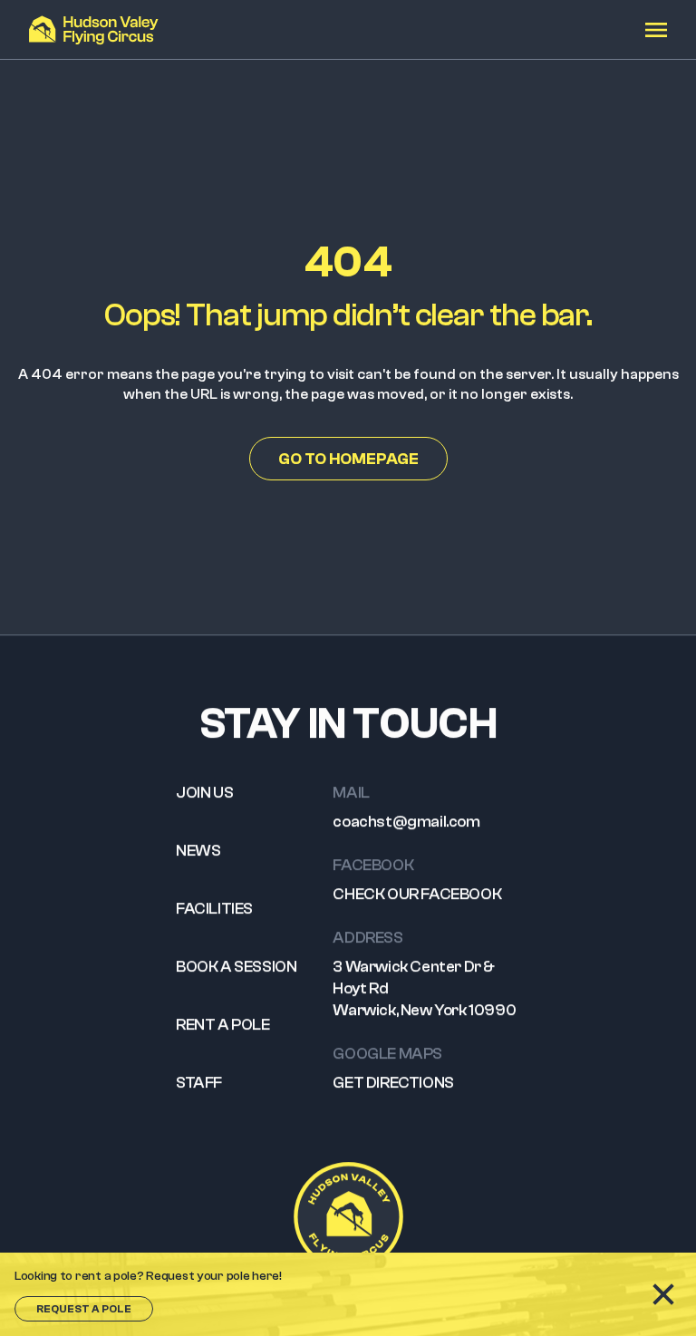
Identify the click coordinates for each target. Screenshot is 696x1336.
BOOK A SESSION (236, 966)
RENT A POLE (223, 1024)
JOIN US (204, 792)
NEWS (198, 850)
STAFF (199, 1082)
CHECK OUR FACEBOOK (417, 894)
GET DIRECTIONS (393, 1082)
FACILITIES (214, 908)
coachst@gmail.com (406, 821)
